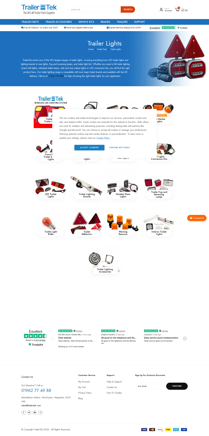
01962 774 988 (56, 76)
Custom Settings (119, 147)
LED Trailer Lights (50, 195)
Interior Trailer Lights (159, 233)
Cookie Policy (102, 138)
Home (90, 49)
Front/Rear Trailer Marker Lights (51, 157)
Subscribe (177, 386)
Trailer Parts (102, 49)
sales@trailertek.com (31, 405)
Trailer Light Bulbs (51, 233)
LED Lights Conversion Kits (159, 158)
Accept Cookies (89, 147)
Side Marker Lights (159, 120)
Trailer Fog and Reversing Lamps (159, 194)
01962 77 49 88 (36, 390)
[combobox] (93, 9)
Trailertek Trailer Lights (51, 120)
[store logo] (39, 10)
